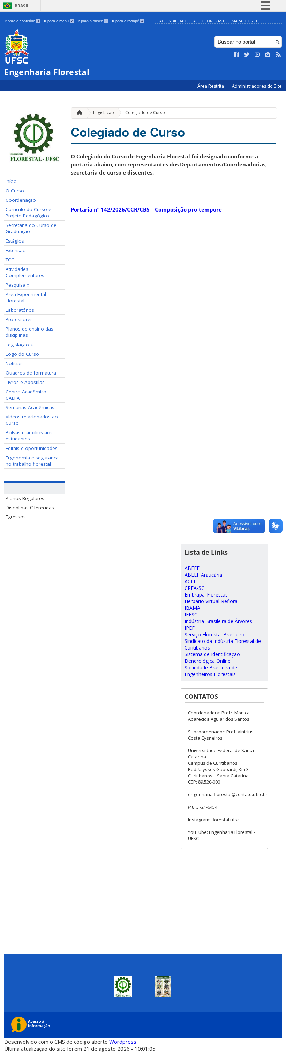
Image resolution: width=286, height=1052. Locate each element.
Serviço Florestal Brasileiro (214, 634)
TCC (10, 260)
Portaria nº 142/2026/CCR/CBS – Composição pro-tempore (146, 209)
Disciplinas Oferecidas (30, 507)
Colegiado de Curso (145, 113)
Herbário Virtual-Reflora (211, 601)
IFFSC (191, 614)
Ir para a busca (92, 21)
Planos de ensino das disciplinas (29, 332)
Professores (19, 319)
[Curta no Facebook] (236, 55)
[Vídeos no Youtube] (257, 55)
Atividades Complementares (25, 272)
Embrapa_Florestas (206, 594)
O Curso (15, 190)
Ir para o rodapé (127, 21)
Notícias (14, 363)
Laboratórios (20, 310)
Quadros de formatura (31, 373)
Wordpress (122, 1041)
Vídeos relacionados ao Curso (32, 420)
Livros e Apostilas (25, 382)
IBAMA (192, 608)
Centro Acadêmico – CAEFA (28, 394)
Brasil (22, 6)
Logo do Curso (22, 354)
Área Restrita (211, 86)
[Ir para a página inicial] (77, 113)
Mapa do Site (245, 20)
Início (11, 181)
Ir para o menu (58, 21)
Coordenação (21, 200)
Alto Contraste (210, 20)
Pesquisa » (17, 285)
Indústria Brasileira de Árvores (218, 621)
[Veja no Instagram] (268, 55)
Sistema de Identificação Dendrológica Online (212, 657)
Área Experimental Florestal (26, 297)
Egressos (16, 516)
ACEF (190, 581)
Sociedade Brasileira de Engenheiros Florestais (211, 670)
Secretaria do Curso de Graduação (31, 228)
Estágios (15, 241)
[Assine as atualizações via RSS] (278, 55)
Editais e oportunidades (32, 448)
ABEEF (192, 568)
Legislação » (19, 344)
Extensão (16, 250)
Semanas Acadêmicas (30, 407)
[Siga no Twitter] (247, 55)
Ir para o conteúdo (21, 21)
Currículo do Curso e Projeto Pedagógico (28, 212)
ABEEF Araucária (203, 574)
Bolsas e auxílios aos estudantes (29, 435)
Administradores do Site (257, 86)
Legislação (103, 113)
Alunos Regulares (25, 498)
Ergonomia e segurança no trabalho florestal (32, 460)
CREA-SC (194, 588)
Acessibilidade (173, 20)
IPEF (190, 627)
